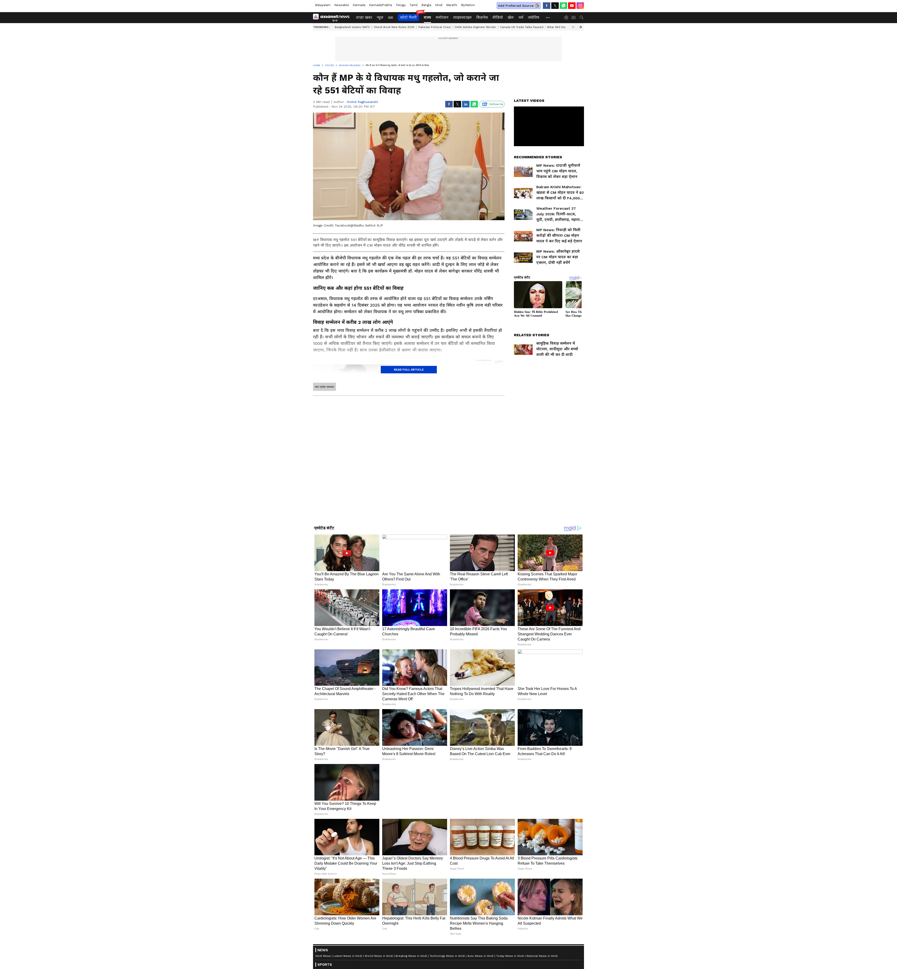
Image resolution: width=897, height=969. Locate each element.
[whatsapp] (563, 5)
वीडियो (497, 17)
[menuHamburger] (573, 17)
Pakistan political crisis (434, 27)
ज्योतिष (533, 17)
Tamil (413, 5)
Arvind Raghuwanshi (362, 102)
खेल (511, 17)
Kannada (359, 5)
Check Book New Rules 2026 (394, 27)
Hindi (438, 5)
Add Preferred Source (516, 5)
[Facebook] (546, 5)
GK (390, 17)
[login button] (567, 17)
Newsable (341, 5)
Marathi (451, 5)
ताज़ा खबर (364, 17)
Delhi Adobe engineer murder (475, 27)
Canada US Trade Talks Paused (521, 27)
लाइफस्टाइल (462, 17)
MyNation (468, 5)
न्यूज (380, 17)
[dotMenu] (548, 17)
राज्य (427, 17)
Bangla (426, 5)
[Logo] (333, 17)
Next (580, 27)
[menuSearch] (582, 17)
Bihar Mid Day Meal (560, 27)
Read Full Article (409, 369)
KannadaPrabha (380, 5)
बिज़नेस (482, 17)
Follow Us (496, 104)
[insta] (580, 5)
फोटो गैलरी (408, 17)
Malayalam (323, 5)
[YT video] (572, 5)
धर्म (520, 17)
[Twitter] (555, 5)
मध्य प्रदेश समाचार (324, 387)
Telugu (401, 5)
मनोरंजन (442, 17)
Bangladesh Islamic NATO (352, 27)
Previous (573, 27)
